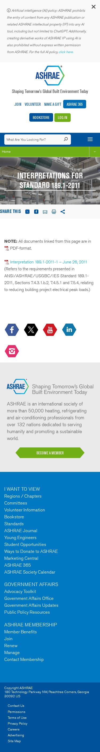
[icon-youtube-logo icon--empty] (50, 330)
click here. (66, 52)
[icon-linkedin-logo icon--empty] (70, 330)
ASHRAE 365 (75, 104)
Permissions (16, 712)
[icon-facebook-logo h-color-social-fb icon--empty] (12, 330)
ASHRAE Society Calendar (29, 572)
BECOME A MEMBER (50, 452)
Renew (11, 645)
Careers (13, 729)
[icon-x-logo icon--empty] (31, 330)
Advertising (16, 735)
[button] (93, 7)
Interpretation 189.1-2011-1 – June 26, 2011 (48, 261)
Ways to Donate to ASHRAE (31, 551)
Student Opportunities (25, 544)
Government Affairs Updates (31, 605)
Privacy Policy (17, 723)
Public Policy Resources (27, 612)
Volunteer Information (24, 509)
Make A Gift (52, 104)
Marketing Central (21, 558)
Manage (12, 652)
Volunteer (33, 104)
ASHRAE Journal (20, 530)
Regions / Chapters (23, 496)
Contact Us (16, 705)
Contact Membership (24, 659)
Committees (15, 503)
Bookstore (41, 117)
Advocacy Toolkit (20, 591)
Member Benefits (20, 631)
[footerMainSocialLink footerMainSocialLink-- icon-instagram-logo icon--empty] (12, 351)
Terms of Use (17, 717)
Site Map (14, 741)
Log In (62, 117)
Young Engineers (20, 537)
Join (17, 104)
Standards (14, 523)
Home (6, 151)
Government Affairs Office (29, 598)
